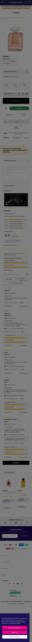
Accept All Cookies (15, 627)
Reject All (15, 632)
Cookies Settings (14, 636)
